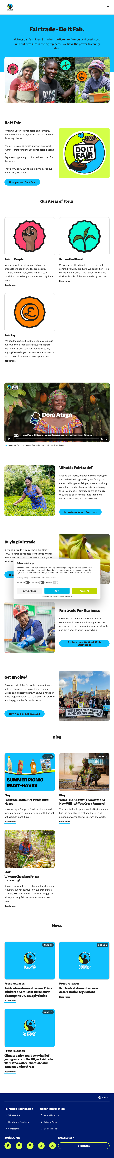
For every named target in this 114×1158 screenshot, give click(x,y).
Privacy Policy (50, 1122)
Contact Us (13, 1128)
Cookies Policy (51, 1128)
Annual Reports (51, 1115)
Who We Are (14, 1115)
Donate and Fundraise (18, 1122)
